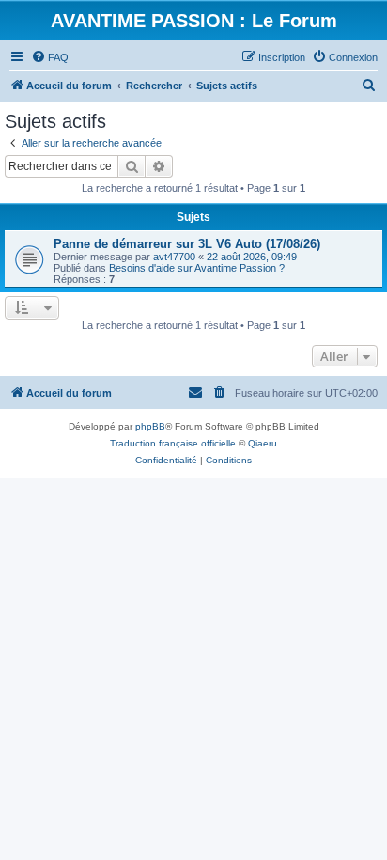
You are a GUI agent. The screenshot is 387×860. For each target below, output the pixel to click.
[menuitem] (50, 57)
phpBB (150, 426)
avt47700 (174, 256)
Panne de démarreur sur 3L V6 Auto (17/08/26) (187, 244)
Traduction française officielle (173, 443)
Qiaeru (262, 443)
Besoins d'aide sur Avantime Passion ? (197, 268)
